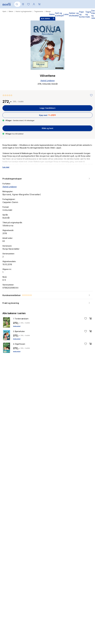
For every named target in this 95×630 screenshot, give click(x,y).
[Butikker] (23, 4)
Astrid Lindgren (47, 80)
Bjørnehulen (19, 331)
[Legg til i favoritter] (91, 95)
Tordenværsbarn (20, 319)
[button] (28, 4)
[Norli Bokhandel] (6, 4)
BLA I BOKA (45, 18)
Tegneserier (38, 11)
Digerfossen (19, 344)
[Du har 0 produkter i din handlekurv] (39, 4)
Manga (48, 11)
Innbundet (16, 326)
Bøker (11, 11)
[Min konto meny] (34, 4)
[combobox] (17, 4)
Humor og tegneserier (24, 11)
